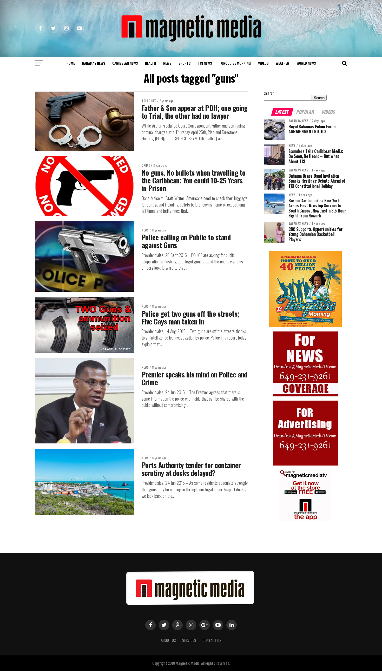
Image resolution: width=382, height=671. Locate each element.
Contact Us (211, 640)
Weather (282, 63)
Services (189, 640)
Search (269, 93)
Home (71, 63)
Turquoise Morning (235, 63)
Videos (263, 63)
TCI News (205, 63)
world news (306, 63)
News (167, 63)
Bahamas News (93, 63)
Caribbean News (125, 63)
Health (150, 63)
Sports (184, 63)
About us (168, 640)
